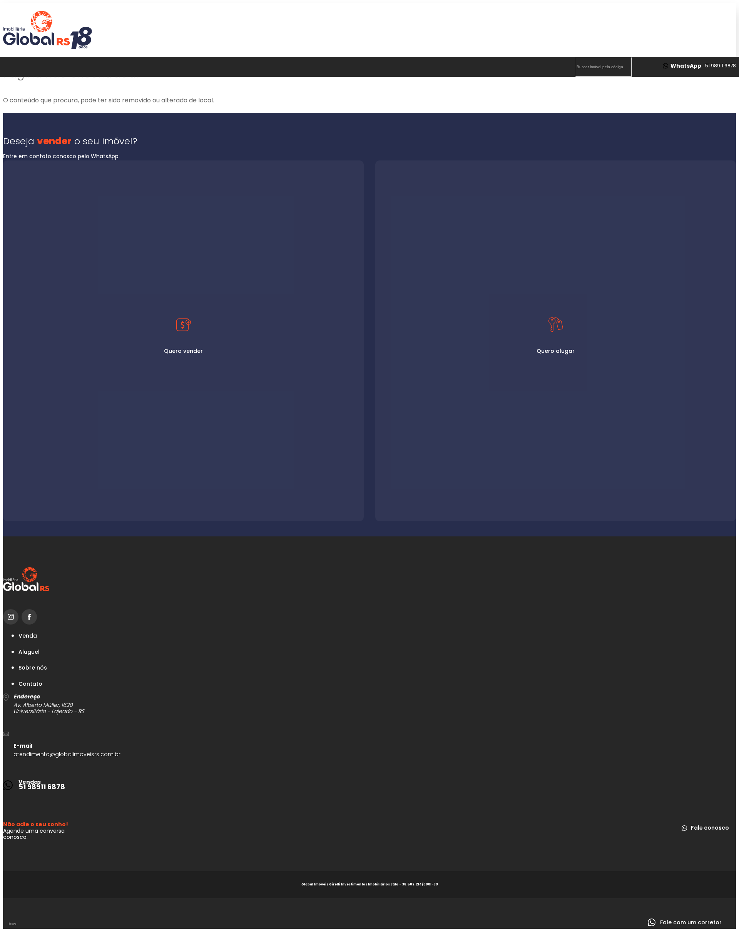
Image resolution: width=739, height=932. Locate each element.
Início (464, 95)
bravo (12, 923)
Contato (612, 95)
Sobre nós (664, 95)
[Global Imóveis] (369, 30)
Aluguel (29, 652)
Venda (27, 636)
